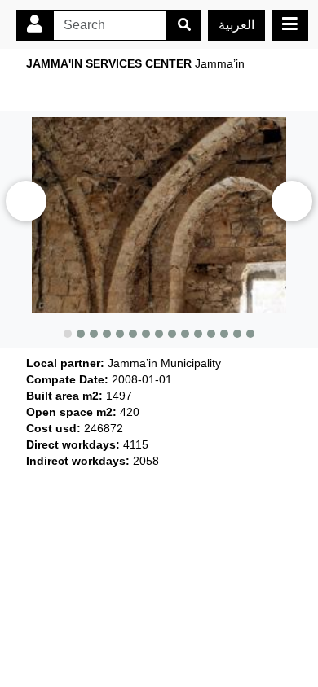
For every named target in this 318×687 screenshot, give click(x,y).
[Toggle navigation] (290, 25)
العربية (236, 25)
